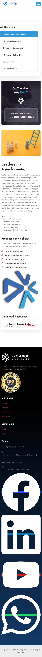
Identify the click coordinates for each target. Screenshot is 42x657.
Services (4, 408)
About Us (4, 403)
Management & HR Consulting (14, 34)
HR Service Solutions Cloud (13, 55)
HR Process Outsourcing (12, 41)
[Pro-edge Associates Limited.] (10, 4)
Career (3, 429)
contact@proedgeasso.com (11, 462)
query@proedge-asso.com (21, 113)
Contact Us (5, 416)
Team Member (6, 412)
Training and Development (13, 48)
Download (30, 325)
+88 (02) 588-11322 (21, 117)
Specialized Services (10, 62)
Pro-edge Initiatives (10, 69)
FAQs (3, 434)
